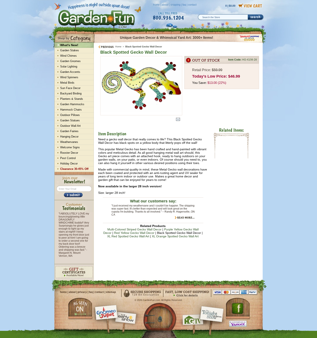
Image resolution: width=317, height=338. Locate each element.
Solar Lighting (68, 66)
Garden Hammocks (72, 104)
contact (192, 4)
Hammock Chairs (71, 109)
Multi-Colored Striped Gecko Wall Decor (134, 229)
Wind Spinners (69, 77)
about (165, 4)
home (156, 4)
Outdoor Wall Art (70, 125)
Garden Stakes (69, 50)
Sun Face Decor (70, 88)
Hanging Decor (69, 136)
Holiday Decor (69, 163)
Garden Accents (70, 72)
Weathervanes (69, 142)
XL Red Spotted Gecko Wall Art (128, 236)
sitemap (111, 292)
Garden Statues (70, 120)
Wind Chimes (68, 55)
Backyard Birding (71, 93)
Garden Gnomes (70, 61)
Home (118, 46)
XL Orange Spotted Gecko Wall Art (175, 236)
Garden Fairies (69, 131)
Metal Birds (67, 82)
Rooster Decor (69, 152)
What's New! (69, 45)
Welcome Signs (70, 147)
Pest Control (68, 158)
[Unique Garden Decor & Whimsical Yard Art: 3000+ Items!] (178, 42)
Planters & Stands (71, 98)
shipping (175, 4)
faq (184, 4)
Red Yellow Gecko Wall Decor (134, 233)
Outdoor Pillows (70, 115)
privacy (82, 292)
